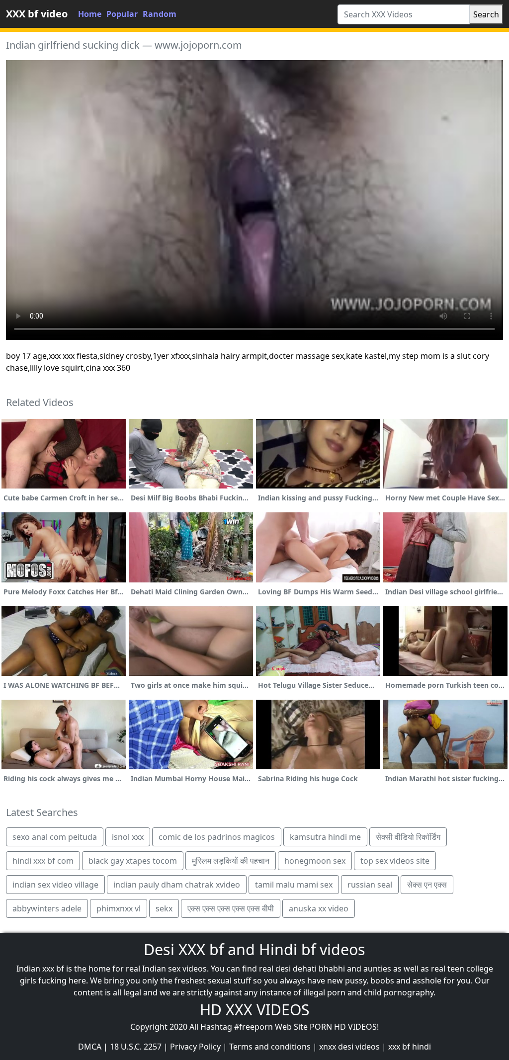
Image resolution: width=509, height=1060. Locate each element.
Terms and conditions (270, 1046)
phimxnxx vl (118, 908)
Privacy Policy (195, 1046)
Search (486, 14)
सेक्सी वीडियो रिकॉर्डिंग (408, 836)
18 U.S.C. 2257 (136, 1046)
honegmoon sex (314, 860)
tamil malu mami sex (294, 884)
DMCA (89, 1046)
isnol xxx (128, 836)
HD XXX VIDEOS (254, 1009)
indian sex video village (55, 884)
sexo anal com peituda (54, 836)
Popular (122, 13)
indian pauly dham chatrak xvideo (176, 884)
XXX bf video (37, 13)
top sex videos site (394, 860)
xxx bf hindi (409, 1046)
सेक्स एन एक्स (427, 884)
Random (159, 13)
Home (89, 13)
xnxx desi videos (349, 1046)
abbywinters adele (47, 908)
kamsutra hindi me (325, 836)
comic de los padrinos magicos (217, 836)
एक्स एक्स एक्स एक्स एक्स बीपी (230, 908)
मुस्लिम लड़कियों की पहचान (230, 860)
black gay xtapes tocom (132, 860)
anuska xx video (318, 908)
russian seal (369, 884)
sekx (164, 908)
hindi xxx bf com (43, 860)
